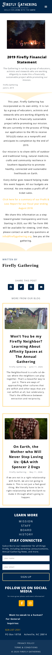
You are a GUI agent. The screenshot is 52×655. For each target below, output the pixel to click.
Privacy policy (26, 643)
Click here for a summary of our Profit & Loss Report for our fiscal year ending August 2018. (26, 204)
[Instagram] (30, 603)
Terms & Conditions (26, 647)
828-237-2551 (13, 629)
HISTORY (26, 534)
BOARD (26, 530)
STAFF (26, 525)
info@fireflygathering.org (17, 236)
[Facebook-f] (22, 603)
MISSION (26, 521)
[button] (46, 7)
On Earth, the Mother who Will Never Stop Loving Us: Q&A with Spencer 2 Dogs (26, 456)
